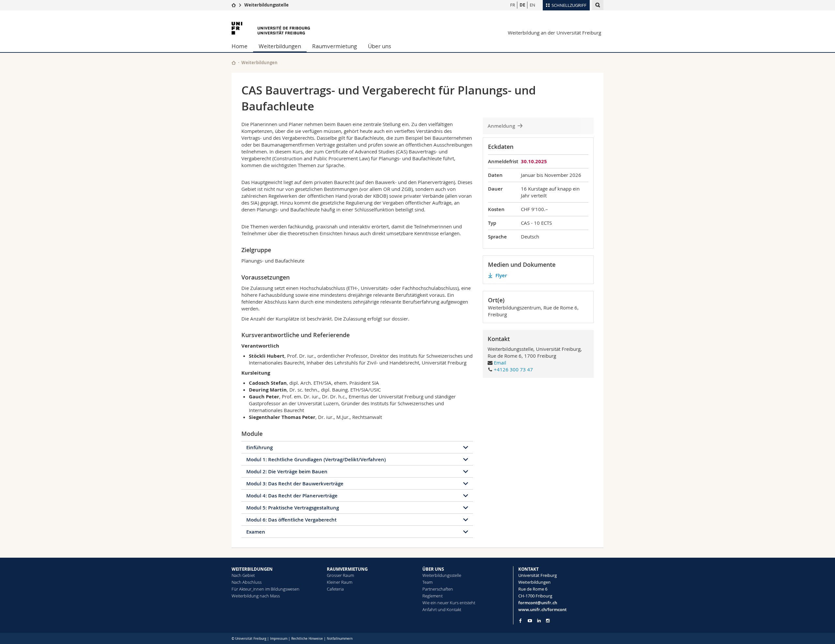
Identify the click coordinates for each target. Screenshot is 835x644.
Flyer (501, 275)
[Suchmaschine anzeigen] (597, 5)
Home (240, 46)
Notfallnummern (340, 639)
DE (522, 5)
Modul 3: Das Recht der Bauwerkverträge (294, 483)
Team (427, 582)
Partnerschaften (437, 589)
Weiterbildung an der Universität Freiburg (554, 32)
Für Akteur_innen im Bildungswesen (265, 589)
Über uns (379, 46)
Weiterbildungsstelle (266, 5)
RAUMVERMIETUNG (347, 569)
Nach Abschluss (247, 582)
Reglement (432, 596)
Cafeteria (335, 589)
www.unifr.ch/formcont (542, 609)
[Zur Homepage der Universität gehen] (271, 28)
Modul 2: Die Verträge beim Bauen (286, 471)
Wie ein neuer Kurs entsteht (448, 603)
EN (532, 5)
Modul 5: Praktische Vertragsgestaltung (292, 507)
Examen (255, 531)
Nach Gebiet (243, 575)
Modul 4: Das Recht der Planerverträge (292, 495)
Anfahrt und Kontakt (441, 609)
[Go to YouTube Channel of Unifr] (530, 621)
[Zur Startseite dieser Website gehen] (234, 62)
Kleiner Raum (339, 582)
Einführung (259, 447)
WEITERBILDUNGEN (252, 569)
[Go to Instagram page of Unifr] (548, 621)
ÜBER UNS (433, 569)
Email (500, 362)
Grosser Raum (340, 575)
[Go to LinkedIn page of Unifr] (539, 621)
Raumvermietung (334, 46)
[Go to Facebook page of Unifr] (520, 620)
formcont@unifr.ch (537, 603)
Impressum (278, 639)
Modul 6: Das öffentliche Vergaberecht (291, 519)
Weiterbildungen (280, 46)
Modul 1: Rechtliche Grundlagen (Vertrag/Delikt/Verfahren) (316, 459)
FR (512, 5)
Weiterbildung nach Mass (256, 596)
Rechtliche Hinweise (307, 639)
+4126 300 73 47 (513, 369)
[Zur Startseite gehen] (234, 5)
